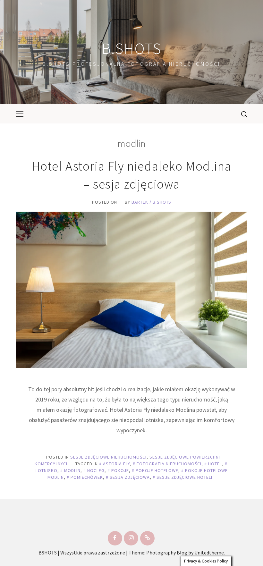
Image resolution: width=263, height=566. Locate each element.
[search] (241, 113)
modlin (72, 470)
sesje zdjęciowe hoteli (184, 477)
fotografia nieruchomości (169, 464)
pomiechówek (87, 477)
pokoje (120, 470)
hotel (215, 464)
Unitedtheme (209, 552)
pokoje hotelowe (157, 470)
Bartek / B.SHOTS (151, 202)
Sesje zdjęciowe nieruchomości (108, 457)
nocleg (96, 470)
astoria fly (116, 464)
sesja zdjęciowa (130, 477)
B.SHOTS (131, 48)
